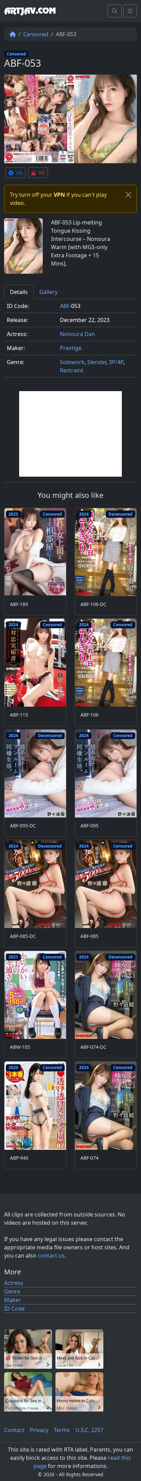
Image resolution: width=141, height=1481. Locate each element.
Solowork (72, 362)
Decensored (120, 514)
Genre (12, 1291)
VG (19, 172)
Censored (35, 34)
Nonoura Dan (77, 334)
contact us (51, 1255)
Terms (62, 1430)
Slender (96, 362)
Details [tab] (19, 292)
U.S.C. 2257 (89, 1430)
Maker (12, 1300)
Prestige (70, 348)
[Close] (128, 194)
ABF (64, 306)
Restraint (72, 370)
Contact (14, 1430)
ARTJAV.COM (30, 11)
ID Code (14, 1308)
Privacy (39, 1430)
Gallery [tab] (48, 292)
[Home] (13, 34)
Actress (13, 1283)
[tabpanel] (70, 341)
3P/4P (116, 362)
